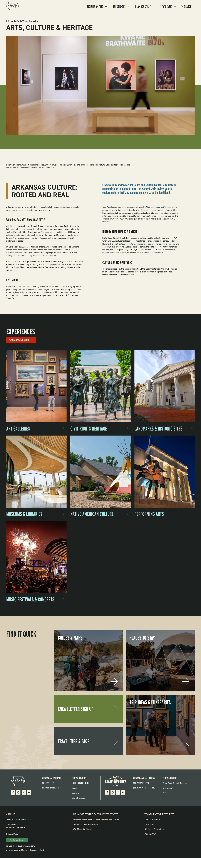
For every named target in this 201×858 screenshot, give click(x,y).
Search (187, 6)
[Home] (12, 6)
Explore (33, 21)
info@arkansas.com (50, 787)
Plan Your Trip (143, 6)
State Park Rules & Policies (175, 783)
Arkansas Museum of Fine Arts (35, 246)
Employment (168, 787)
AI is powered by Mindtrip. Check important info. (27, 850)
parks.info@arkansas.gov (144, 787)
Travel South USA (152, 819)
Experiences (119, 6)
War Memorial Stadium (83, 829)
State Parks (166, 6)
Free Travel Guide (80, 783)
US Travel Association (154, 829)
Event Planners (78, 798)
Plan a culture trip (19, 340)
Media (74, 788)
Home (9, 21)
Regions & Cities (95, 6)
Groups (166, 792)
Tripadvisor (149, 824)
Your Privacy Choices (17, 840)
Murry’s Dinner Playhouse (17, 267)
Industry (75, 793)
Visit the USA (150, 833)
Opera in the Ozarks (42, 267)
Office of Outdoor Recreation (85, 824)
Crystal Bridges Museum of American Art (49, 226)
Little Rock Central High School (116, 238)
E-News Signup (79, 778)
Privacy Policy (12, 834)
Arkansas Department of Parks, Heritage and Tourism (96, 819)
